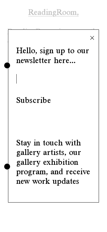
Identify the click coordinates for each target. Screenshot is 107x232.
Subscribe (33, 100)
